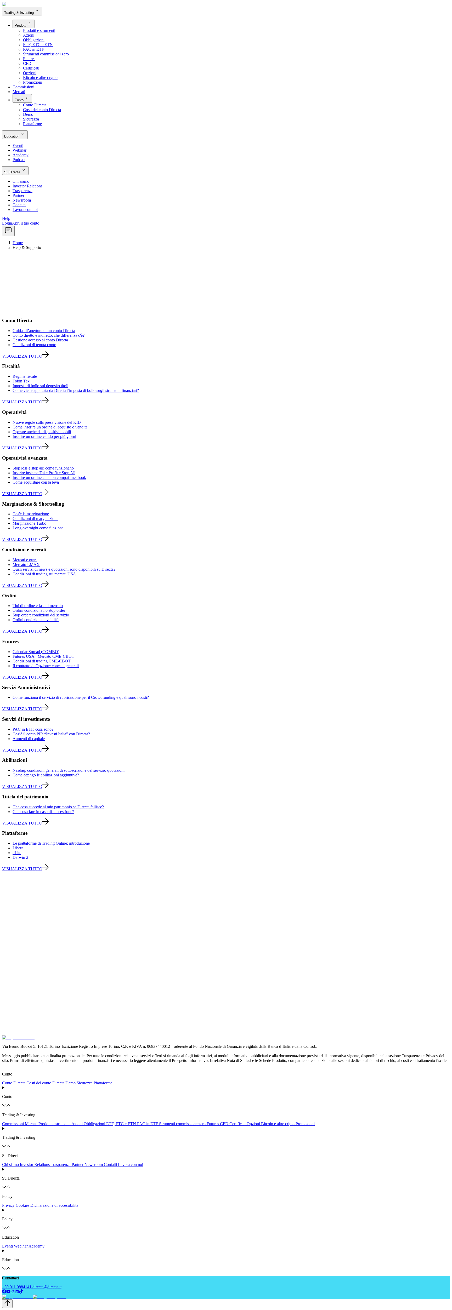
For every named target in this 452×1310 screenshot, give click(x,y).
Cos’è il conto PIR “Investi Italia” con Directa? (51, 734)
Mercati (31, 1124)
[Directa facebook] (4, 1292)
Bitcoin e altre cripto (278, 1124)
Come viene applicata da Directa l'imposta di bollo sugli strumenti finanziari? (76, 390)
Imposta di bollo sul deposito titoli (40, 386)
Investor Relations (35, 1164)
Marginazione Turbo (29, 523)
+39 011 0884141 (16, 1287)
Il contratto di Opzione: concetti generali (46, 665)
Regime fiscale (25, 376)
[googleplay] (49, 1297)
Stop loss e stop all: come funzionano (43, 468)
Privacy (8, 1205)
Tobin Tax (21, 381)
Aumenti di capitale (29, 738)
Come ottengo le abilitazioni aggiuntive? (46, 775)
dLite (17, 852)
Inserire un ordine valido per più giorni (44, 436)
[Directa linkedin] (17, 1292)
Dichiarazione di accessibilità (54, 1205)
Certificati (237, 1124)
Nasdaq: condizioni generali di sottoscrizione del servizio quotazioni (69, 770)
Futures (213, 1124)
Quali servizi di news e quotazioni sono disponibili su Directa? (64, 569)
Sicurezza (85, 1083)
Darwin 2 (20, 857)
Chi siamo (10, 1164)
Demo (70, 1083)
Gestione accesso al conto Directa (40, 340)
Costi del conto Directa (45, 1083)
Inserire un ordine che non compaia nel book (49, 477)
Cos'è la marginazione (31, 514)
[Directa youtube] (8, 1292)
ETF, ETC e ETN (121, 1124)
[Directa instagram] (12, 1292)
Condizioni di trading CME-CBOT (42, 661)
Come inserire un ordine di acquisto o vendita (50, 427)
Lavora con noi (130, 1164)
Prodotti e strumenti (54, 1124)
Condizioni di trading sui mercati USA (44, 574)
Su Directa (15, 170)
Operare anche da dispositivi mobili (42, 432)
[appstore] (17, 1297)
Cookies (22, 1205)
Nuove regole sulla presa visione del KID (47, 422)
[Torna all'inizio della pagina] (7, 1303)
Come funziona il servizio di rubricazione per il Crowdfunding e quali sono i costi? (81, 697)
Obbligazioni (94, 1124)
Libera (18, 848)
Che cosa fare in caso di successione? (43, 811)
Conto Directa (13, 1083)
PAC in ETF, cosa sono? (33, 729)
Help (6, 218)
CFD (224, 1124)
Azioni (77, 1124)
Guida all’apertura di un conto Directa (44, 330)
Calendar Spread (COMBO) (36, 651)
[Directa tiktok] (21, 1292)
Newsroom (93, 1164)
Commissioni (13, 1124)
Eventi (7, 1246)
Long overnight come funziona (38, 528)
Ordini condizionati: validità (36, 619)
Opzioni (253, 1124)
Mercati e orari (25, 560)
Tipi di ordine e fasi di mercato (38, 605)
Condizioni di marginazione (35, 518)
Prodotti (24, 23)
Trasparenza (61, 1164)
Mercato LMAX (26, 564)
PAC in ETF (147, 1124)
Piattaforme (103, 1083)
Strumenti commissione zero (182, 1124)
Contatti (110, 1164)
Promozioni (305, 1124)
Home (18, 243)
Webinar (21, 1246)
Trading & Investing (22, 11)
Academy (36, 1246)
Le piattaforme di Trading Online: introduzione (51, 843)
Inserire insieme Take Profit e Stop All (44, 473)
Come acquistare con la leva (36, 482)
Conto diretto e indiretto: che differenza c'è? (48, 335)
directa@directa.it (46, 1287)
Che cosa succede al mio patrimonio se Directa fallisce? (58, 807)
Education (15, 134)
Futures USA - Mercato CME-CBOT (43, 656)
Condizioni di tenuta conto (34, 344)
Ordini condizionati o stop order (39, 610)
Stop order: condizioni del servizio (41, 615)
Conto (22, 98)
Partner (77, 1164)
